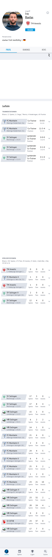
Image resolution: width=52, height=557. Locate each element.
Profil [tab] (8, 49)
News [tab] (44, 49)
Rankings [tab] (26, 49)
